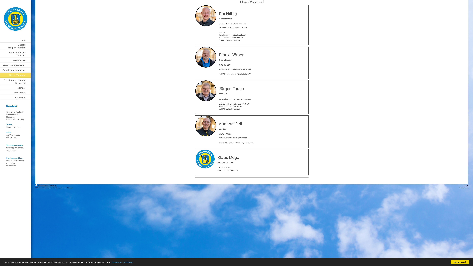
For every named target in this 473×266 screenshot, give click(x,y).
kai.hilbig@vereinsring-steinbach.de (233, 27)
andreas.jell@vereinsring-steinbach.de (234, 138)
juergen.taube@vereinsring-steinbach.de (235, 99)
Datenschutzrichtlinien (122, 262)
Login (466, 185)
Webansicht (463, 188)
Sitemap (53, 185)
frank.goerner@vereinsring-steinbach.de (235, 69)
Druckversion (43, 185)
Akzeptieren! (460, 262)
